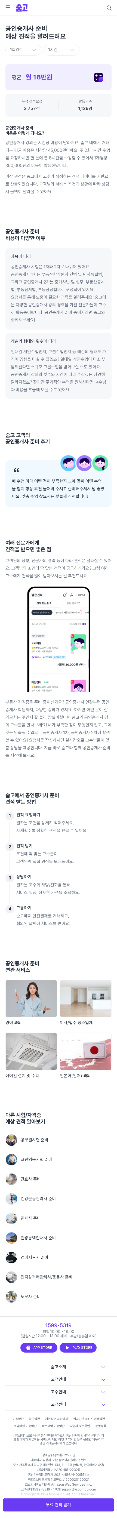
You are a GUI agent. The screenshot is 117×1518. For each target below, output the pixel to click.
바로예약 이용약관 (53, 1426)
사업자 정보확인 (80, 1426)
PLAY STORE (82, 1348)
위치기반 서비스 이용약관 (89, 1419)
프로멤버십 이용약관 (23, 1426)
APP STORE (42, 1348)
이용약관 (18, 1419)
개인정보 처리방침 (56, 1419)
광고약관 (34, 1419)
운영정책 (100, 1426)
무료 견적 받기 (58, 1504)
